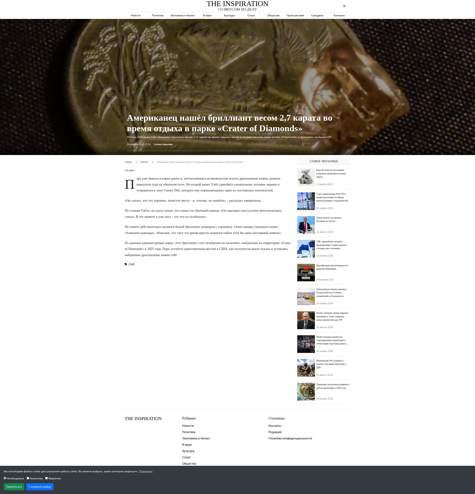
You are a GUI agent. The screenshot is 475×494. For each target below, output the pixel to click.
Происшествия (295, 15)
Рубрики (189, 418)
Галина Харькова (163, 144)
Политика (157, 15)
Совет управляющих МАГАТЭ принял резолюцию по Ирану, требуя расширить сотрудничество (332, 197)
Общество (273, 15)
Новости (136, 15)
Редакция (275, 432)
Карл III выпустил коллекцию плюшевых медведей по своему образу (331, 173)
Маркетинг (54, 478)
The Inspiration (143, 418)
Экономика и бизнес (182, 15)
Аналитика (36, 478)
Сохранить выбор (40, 486)
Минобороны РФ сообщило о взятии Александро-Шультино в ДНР (331, 364)
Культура (229, 15)
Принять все (14, 486)
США (131, 264)
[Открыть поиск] (344, 6)
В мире (207, 15)
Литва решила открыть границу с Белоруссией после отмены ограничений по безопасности (331, 292)
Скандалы (317, 15)
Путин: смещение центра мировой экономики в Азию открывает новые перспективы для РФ (332, 316)
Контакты (339, 15)
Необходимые (15, 478)
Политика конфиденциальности (290, 438)
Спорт (251, 15)
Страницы (276, 418)
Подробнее (146, 471)
